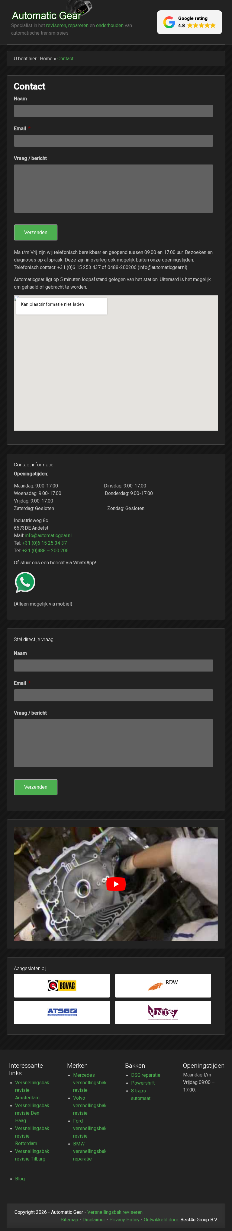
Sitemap (69, 1219)
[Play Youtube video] (116, 884)
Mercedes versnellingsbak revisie (90, 1082)
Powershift (143, 1082)
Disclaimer (93, 1219)
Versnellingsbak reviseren (115, 1212)
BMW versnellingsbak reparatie (90, 1151)
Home (46, 58)
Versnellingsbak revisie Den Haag (32, 1113)
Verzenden (35, 232)
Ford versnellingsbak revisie (90, 1128)
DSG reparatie (145, 1075)
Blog (20, 1178)
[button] (189, 22)
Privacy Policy (124, 1219)
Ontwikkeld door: (161, 1219)
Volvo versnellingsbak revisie (90, 1105)
